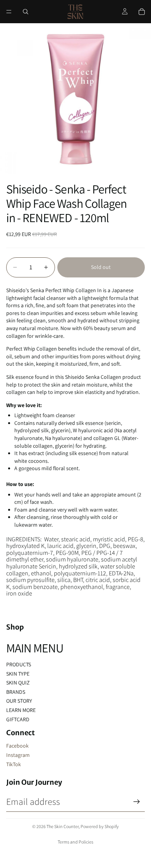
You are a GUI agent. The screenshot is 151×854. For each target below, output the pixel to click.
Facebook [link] (17, 745)
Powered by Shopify (100, 826)
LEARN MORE (21, 710)
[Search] (25, 11)
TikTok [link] (13, 764)
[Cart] (141, 11)
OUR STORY (19, 700)
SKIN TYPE (17, 673)
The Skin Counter (62, 826)
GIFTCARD (17, 719)
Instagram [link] (18, 754)
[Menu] (9, 12)
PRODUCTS (18, 664)
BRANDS (15, 691)
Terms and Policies (75, 842)
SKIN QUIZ (18, 682)
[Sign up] (137, 802)
